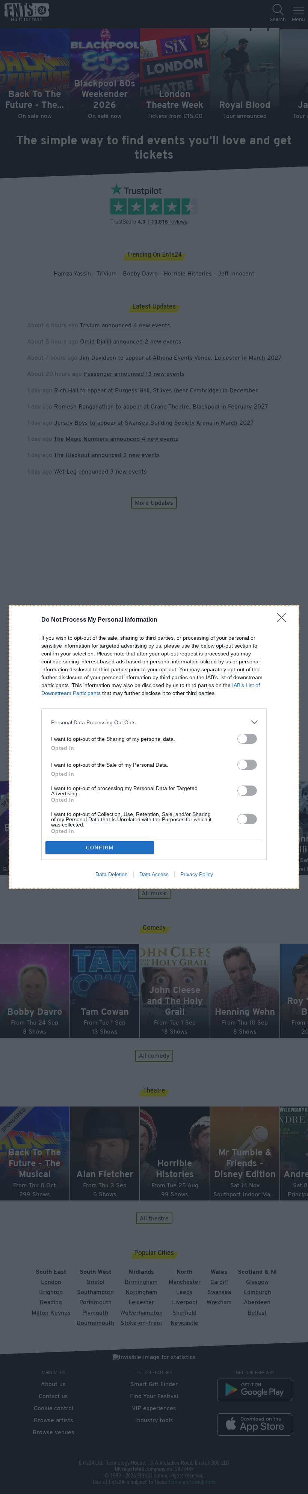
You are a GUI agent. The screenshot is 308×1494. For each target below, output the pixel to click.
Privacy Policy (196, 874)
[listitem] (154, 722)
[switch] (247, 739)
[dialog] (154, 747)
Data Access (154, 874)
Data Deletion (111, 874)
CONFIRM (100, 848)
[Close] (284, 620)
